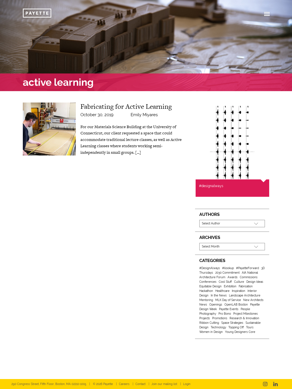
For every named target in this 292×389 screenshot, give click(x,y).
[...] (138, 152)
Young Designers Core (240, 331)
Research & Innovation (244, 318)
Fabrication (246, 286)
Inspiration (238, 290)
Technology (218, 327)
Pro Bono (224, 313)
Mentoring (206, 300)
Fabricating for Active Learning (126, 106)
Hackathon (206, 290)
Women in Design (211, 331)
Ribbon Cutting (209, 322)
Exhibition (230, 286)
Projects (204, 318)
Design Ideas (254, 281)
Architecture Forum (212, 277)
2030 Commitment (227, 272)
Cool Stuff (225, 281)
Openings (215, 304)
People (245, 309)
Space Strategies (232, 322)
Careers (124, 384)
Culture (239, 281)
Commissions (248, 277)
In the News (219, 295)
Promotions (219, 318)
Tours (250, 327)
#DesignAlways (209, 268)
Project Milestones (245, 313)
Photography (207, 313)
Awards (233, 277)
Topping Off (236, 327)
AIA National (250, 272)
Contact (140, 384)
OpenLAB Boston (236, 304)
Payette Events (228, 309)
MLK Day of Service (228, 300)
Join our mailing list (164, 384)
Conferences (207, 281)
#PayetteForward (247, 268)
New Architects (253, 300)
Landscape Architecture (244, 295)
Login (186, 384)
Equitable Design (210, 286)
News (203, 304)
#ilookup (228, 268)
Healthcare (222, 290)
